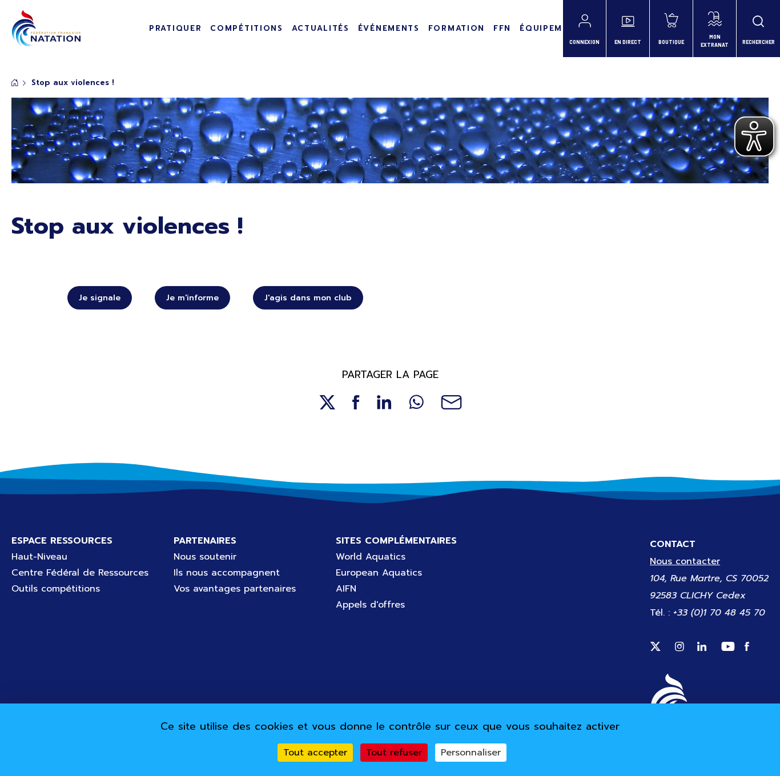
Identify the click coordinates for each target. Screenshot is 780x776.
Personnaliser (471, 752)
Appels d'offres (370, 605)
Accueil (14, 82)
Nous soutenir (205, 557)
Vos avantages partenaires (235, 589)
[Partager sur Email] (451, 402)
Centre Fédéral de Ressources (79, 573)
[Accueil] (46, 28)
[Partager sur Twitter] (327, 402)
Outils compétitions (55, 589)
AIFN (346, 589)
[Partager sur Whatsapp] (416, 402)
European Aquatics (379, 573)
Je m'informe (192, 298)
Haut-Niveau (39, 557)
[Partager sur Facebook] (356, 402)
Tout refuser (394, 752)
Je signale (99, 298)
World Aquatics (370, 557)
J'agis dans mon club (308, 298)
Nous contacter (685, 561)
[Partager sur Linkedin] (384, 402)
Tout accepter (315, 752)
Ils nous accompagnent (227, 573)
